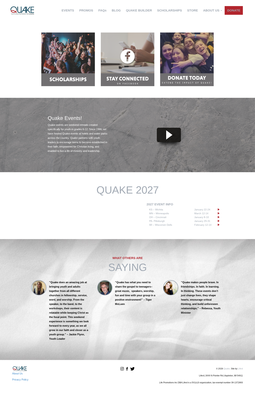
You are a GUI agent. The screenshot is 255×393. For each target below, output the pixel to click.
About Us (17, 373)
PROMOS (86, 10)
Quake (227, 368)
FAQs (102, 10)
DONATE (233, 10)
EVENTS (68, 10)
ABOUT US (211, 10)
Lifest (240, 368)
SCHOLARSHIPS (169, 10)
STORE (192, 10)
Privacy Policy (20, 379)
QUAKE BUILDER (139, 10)
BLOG (116, 10)
